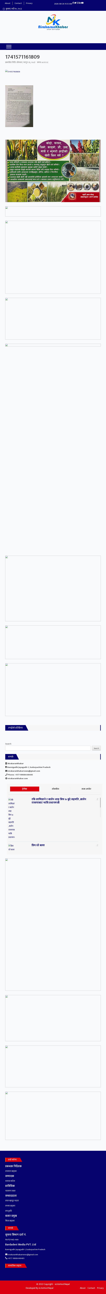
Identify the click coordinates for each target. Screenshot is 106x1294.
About (7, 3)
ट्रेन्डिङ (24, 789)
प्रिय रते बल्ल (38, 845)
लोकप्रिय (55, 789)
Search (8, 744)
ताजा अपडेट (86, 789)
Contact (18, 3)
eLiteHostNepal (46, 1288)
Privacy (29, 3)
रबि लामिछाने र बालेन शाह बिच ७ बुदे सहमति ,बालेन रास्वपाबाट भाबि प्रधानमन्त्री (59, 801)
